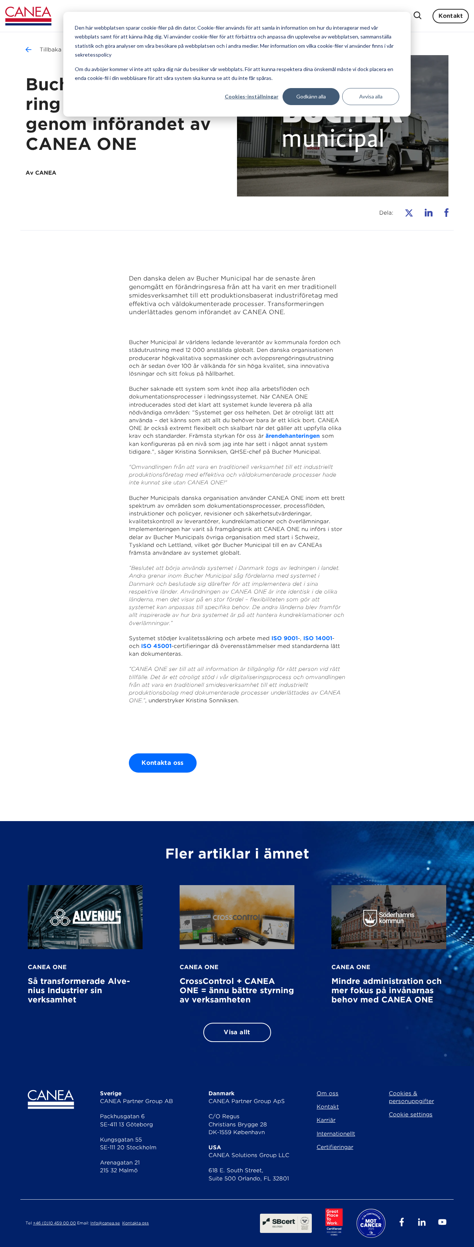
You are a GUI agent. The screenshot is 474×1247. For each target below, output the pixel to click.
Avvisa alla (371, 96)
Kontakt (450, 16)
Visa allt (237, 1032)
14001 (324, 638)
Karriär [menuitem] (326, 1120)
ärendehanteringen (293, 436)
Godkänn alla (311, 96)
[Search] (417, 16)
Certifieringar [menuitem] (335, 1147)
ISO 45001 (156, 646)
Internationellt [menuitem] (336, 1133)
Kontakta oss (162, 762)
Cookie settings (411, 1114)
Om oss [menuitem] (327, 1093)
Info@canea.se (105, 1223)
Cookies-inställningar (251, 96)
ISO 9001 (284, 638)
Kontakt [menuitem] (328, 1106)
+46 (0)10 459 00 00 (54, 1223)
